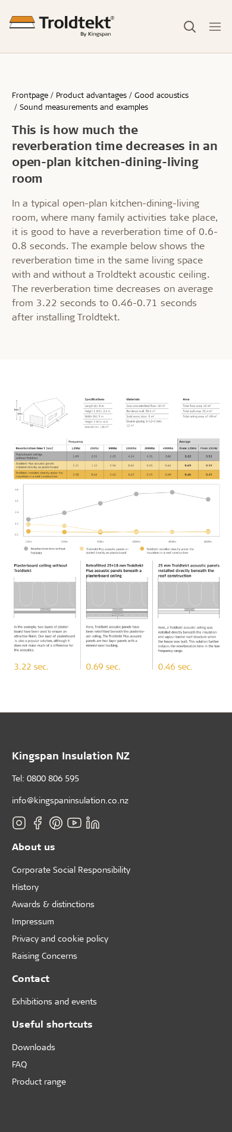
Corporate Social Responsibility (71, 869)
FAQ (19, 1064)
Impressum (33, 921)
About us (33, 846)
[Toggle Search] (190, 27)
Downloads (33, 1046)
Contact (30, 978)
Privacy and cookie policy (60, 938)
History (25, 886)
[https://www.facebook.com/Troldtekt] (37, 823)
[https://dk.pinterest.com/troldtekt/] (56, 823)
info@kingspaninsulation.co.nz (70, 800)
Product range (39, 1081)
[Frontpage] (62, 26)
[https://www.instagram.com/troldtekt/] (19, 823)
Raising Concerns (44, 955)
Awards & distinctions (53, 904)
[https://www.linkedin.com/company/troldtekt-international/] (93, 823)
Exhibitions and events (54, 1001)
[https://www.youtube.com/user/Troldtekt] (74, 823)
